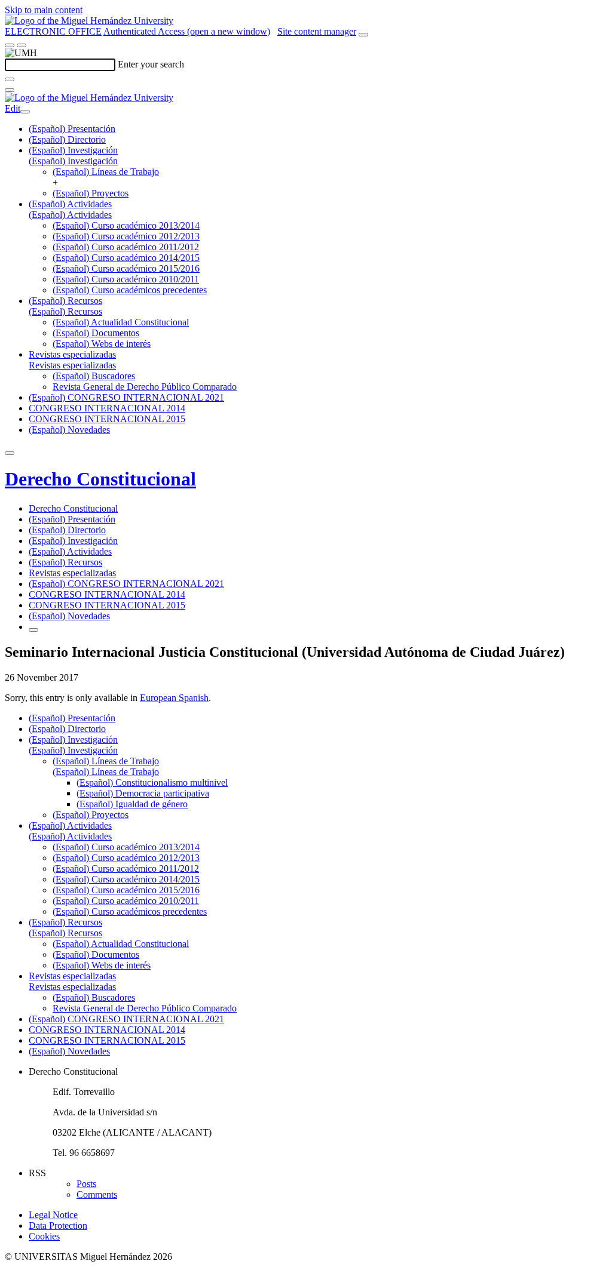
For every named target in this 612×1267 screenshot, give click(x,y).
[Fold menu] (25, 111)
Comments (96, 1194)
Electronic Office (53, 31)
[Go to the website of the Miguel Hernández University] (89, 21)
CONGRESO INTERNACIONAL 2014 (107, 408)
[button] (73, 161)
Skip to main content (43, 10)
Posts (86, 1184)
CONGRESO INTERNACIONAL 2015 (107, 419)
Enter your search (151, 64)
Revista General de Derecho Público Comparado (145, 387)
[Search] (9, 79)
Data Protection (58, 1225)
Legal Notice (53, 1215)
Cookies (44, 1236)
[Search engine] (363, 34)
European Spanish (174, 698)
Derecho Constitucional (100, 479)
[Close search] (9, 90)
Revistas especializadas (72, 354)
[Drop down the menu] (21, 45)
